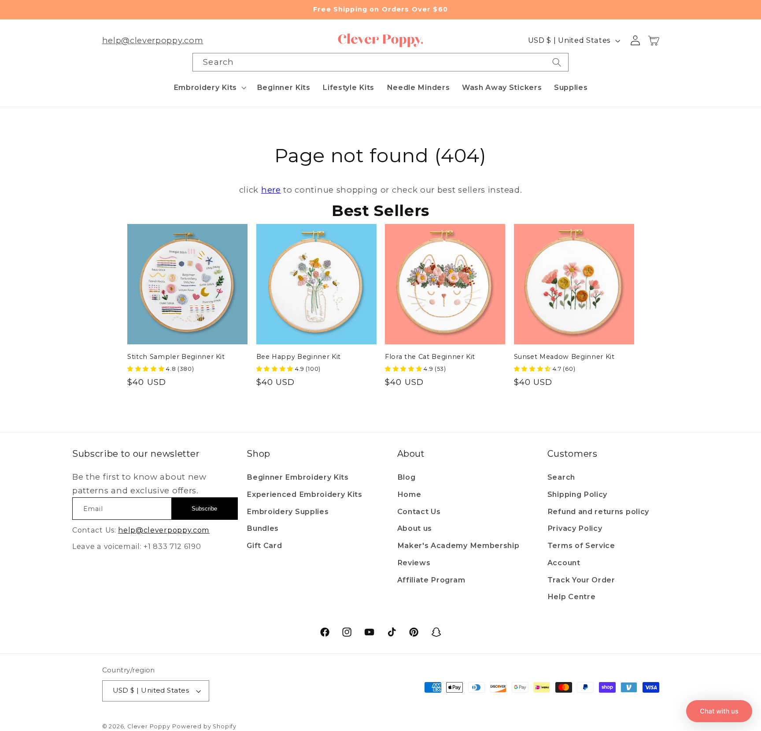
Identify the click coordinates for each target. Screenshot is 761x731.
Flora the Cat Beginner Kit (430, 357)
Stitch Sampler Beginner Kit (176, 357)
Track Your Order (581, 579)
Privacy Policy (574, 528)
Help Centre (571, 596)
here (271, 190)
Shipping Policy (577, 494)
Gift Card (264, 545)
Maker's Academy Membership (458, 545)
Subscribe (204, 508)
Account (563, 562)
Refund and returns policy (598, 511)
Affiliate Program (431, 579)
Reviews (414, 562)
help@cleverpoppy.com (152, 40)
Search (561, 477)
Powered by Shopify (204, 726)
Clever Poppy (148, 726)
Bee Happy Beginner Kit (298, 357)
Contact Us (419, 511)
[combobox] (380, 62)
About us (414, 528)
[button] (209, 87)
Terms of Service (581, 545)
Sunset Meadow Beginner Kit (564, 357)
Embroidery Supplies (288, 511)
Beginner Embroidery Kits (298, 477)
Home (409, 494)
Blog (406, 477)
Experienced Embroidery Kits (304, 494)
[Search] (557, 62)
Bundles (263, 528)
